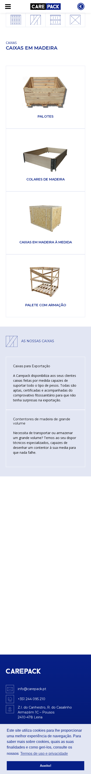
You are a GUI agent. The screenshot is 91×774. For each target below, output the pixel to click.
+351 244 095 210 (31, 699)
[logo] (23, 671)
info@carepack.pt (32, 689)
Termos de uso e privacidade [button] (44, 754)
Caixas (11, 42)
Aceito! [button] (45, 765)
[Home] (45, 6)
